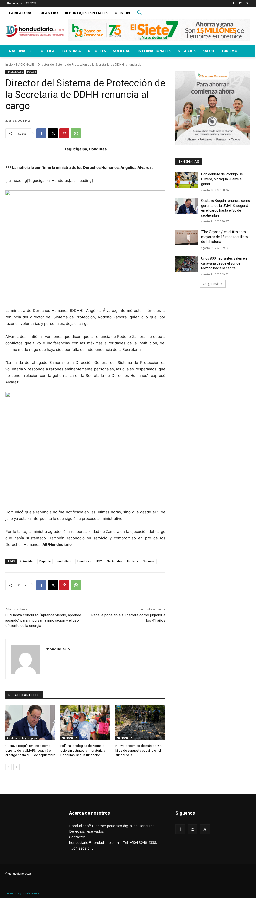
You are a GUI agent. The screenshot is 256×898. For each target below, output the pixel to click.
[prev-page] (9, 767)
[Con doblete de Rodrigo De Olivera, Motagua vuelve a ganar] (187, 180)
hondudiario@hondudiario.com (94, 842)
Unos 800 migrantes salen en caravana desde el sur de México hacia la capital (224, 263)
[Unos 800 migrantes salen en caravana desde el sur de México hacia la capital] (187, 264)
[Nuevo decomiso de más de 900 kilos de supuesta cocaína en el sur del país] (141, 723)
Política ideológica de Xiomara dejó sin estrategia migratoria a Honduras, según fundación (82, 750)
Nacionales (114, 561)
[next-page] (17, 767)
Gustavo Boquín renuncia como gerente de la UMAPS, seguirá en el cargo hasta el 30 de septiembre (30, 750)
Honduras (84, 561)
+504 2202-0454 (82, 848)
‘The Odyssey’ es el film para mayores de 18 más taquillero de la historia (224, 237)
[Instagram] (241, 3)
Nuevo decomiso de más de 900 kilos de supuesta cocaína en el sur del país (139, 750)
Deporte (45, 561)
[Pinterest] (65, 133)
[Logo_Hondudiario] (35, 31)
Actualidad (27, 561)
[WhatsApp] (76, 133)
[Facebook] (234, 3)
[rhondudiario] (25, 659)
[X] (247, 3)
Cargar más (211, 284)
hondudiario (64, 561)
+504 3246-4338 (143, 842)
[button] (140, 13)
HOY (99, 561)
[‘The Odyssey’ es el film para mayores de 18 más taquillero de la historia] (187, 238)
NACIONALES (25, 64)
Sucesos (149, 561)
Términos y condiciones (22, 893)
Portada (31, 72)
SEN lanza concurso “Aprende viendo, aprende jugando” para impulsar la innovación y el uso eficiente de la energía (43, 620)
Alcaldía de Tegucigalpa (22, 738)
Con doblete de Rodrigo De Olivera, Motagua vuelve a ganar (222, 179)
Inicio (9, 64)
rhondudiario (58, 649)
